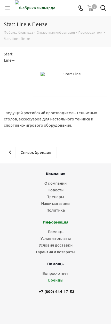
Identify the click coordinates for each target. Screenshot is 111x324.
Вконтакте (51, 308)
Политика (55, 210)
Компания (55, 173)
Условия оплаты (56, 238)
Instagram (64, 308)
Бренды (55, 280)
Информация (55, 222)
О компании (55, 183)
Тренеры (55, 197)
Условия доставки (56, 245)
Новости (55, 190)
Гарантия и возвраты (55, 252)
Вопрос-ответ (55, 273)
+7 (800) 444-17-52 (56, 291)
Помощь (56, 231)
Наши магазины (55, 203)
